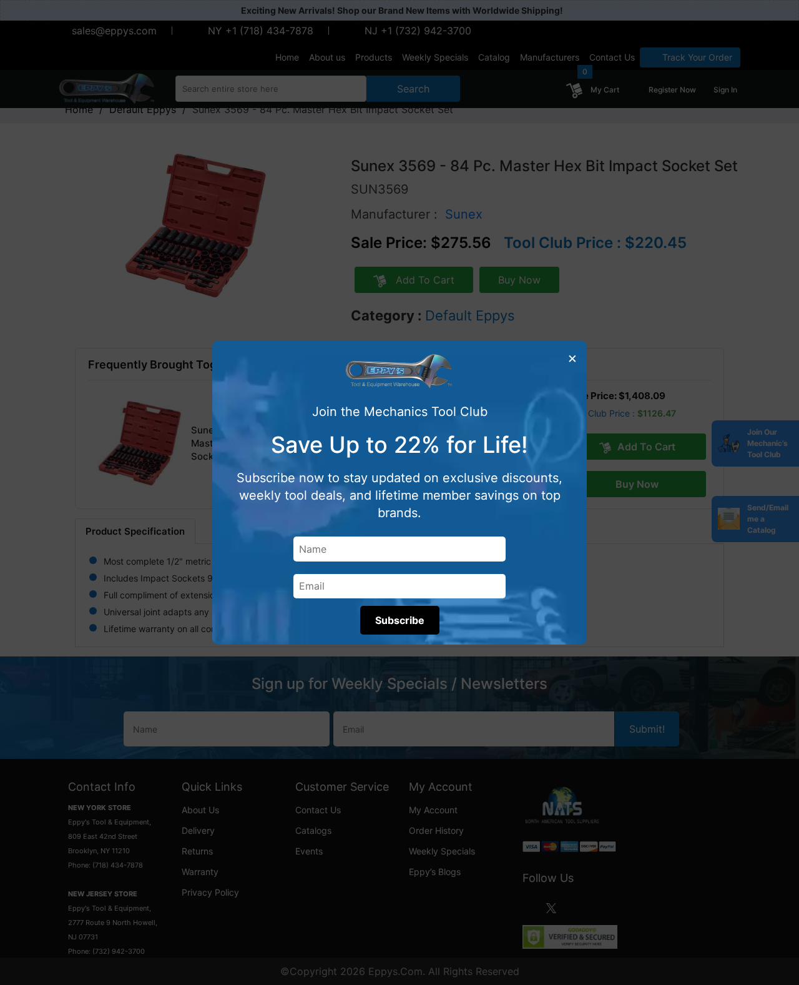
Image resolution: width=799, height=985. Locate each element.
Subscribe (399, 620)
